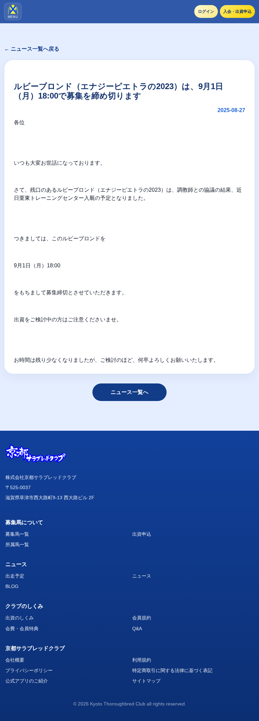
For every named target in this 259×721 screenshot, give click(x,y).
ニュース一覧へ (129, 392)
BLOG (12, 586)
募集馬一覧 (17, 534)
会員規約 (141, 617)
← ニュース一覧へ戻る (31, 49)
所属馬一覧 (17, 544)
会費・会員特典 (21, 628)
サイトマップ (146, 681)
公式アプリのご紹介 (26, 681)
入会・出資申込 (237, 11)
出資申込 (141, 534)
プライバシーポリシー (29, 670)
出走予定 (14, 576)
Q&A (137, 628)
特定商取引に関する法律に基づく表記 (172, 670)
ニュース (141, 576)
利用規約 (141, 660)
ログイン (206, 11)
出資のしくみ (19, 617)
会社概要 (14, 660)
